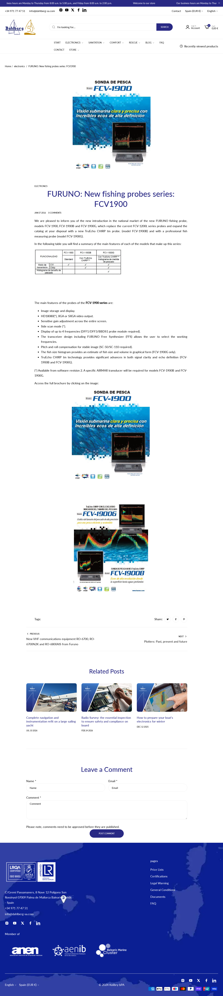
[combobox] (111, 27)
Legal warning (159, 883)
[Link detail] (62, 11)
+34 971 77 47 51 (16, 908)
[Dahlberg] (20, 27)
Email (112, 781)
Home (8, 66)
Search (164, 27)
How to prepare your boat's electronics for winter (155, 719)
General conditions (162, 890)
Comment (33, 797)
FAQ (153, 903)
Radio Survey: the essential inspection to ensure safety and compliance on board (106, 721)
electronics (19, 66)
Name (31, 781)
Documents (157, 896)
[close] (219, 3)
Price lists (157, 869)
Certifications (158, 876)
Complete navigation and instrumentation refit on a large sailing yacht (51, 721)
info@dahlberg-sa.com (19, 914)
